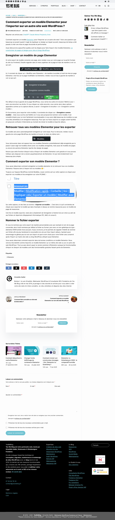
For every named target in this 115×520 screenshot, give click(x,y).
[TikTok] (20, 1)
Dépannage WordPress (54, 452)
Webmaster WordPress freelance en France (68, 515)
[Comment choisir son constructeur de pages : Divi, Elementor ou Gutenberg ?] (51, 350)
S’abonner (63, 323)
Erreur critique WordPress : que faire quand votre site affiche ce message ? (99, 30)
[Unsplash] (25, 1)
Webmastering (51, 461)
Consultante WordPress (77, 473)
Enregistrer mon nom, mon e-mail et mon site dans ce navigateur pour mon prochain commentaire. (36, 415)
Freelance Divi (73, 480)
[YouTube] (18, 1)
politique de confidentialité (45, 327)
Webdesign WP (51, 463)
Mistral (37, 34)
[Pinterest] (13, 1)
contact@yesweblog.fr (13, 484)
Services (32, 6)
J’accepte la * (42, 327)
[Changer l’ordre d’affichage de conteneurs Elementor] (32, 350)
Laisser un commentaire (15, 433)
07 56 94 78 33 (11, 481)
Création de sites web (53, 447)
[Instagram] (11, 1)
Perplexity (43, 34)
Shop (72, 6)
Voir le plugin (91, 89)
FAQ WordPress (74, 475)
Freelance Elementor (76, 478)
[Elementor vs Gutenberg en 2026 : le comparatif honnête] (69, 350)
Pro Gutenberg (74, 482)
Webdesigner (87, 515)
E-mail (32, 386)
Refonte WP (50, 459)
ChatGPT (26, 34)
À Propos (44, 6)
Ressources (72, 447)
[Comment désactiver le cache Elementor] (14, 350)
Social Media (73, 454)
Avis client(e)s (73, 465)
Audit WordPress (52, 456)
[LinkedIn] (16, 1)
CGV (7, 495)
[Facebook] (6, 1)
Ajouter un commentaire (14, 395)
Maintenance (50, 454)
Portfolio (55, 6)
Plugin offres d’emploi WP (77, 487)
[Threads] (39, 268)
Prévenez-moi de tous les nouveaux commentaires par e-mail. (28, 423)
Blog (64, 6)
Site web (57, 386)
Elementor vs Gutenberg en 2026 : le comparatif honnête (69, 360)
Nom (8, 386)
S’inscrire (97, 67)
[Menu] (108, 6)
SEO (70, 449)
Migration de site (52, 449)
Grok (48, 34)
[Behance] (23, 1)
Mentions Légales (12, 493)
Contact (82, 6)
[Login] (108, 1)
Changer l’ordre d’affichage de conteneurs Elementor (32, 360)
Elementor (30, 40)
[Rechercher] (105, 6)
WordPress (47, 30)
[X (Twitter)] (9, 1)
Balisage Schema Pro (76, 485)
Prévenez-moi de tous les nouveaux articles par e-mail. (26, 427)
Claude (32, 34)
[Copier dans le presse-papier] (47, 268)
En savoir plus (17, 472)
